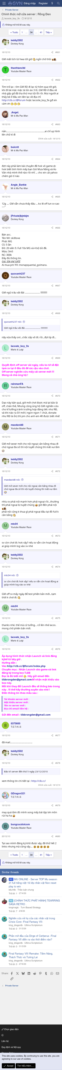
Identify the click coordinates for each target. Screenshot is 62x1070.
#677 (57, 735)
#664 (57, 158)
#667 (57, 285)
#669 (57, 357)
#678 (57, 762)
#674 (57, 566)
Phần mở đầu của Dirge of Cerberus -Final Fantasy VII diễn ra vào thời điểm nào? (32, 937)
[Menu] (4, 3)
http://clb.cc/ (38, 781)
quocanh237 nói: (13, 321)
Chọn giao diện (11, 1029)
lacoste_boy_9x (12, 18)
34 (31, 32)
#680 (57, 836)
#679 (57, 805)
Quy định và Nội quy (11, 1047)
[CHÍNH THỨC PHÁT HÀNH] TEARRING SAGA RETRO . (34, 902)
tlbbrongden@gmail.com (17, 679)
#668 (57, 313)
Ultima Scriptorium (33, 925)
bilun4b (12, 889)
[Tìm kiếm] (58, 3)
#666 (57, 227)
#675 (57, 617)
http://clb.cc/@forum (14, 100)
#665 (57, 196)
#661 (57, 52)
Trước (15, 32)
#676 (57, 648)
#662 (57, 79)
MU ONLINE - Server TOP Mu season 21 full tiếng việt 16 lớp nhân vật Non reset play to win (33, 882)
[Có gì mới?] (52, 3)
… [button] (26, 32)
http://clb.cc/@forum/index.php (26, 666)
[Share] (52, 52)
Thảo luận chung (25, 889)
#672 (57, 471)
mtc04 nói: (9, 575)
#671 (57, 436)
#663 (57, 124)
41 (41, 32)
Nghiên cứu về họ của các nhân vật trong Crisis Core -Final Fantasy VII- (32, 920)
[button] (30, 1035)
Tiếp (48, 32)
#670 (57, 395)
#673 (57, 535)
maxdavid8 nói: (12, 479)
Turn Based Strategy (31, 907)
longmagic (14, 907)
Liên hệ (5, 1041)
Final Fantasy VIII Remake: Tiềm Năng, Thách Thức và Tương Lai (31, 955)
